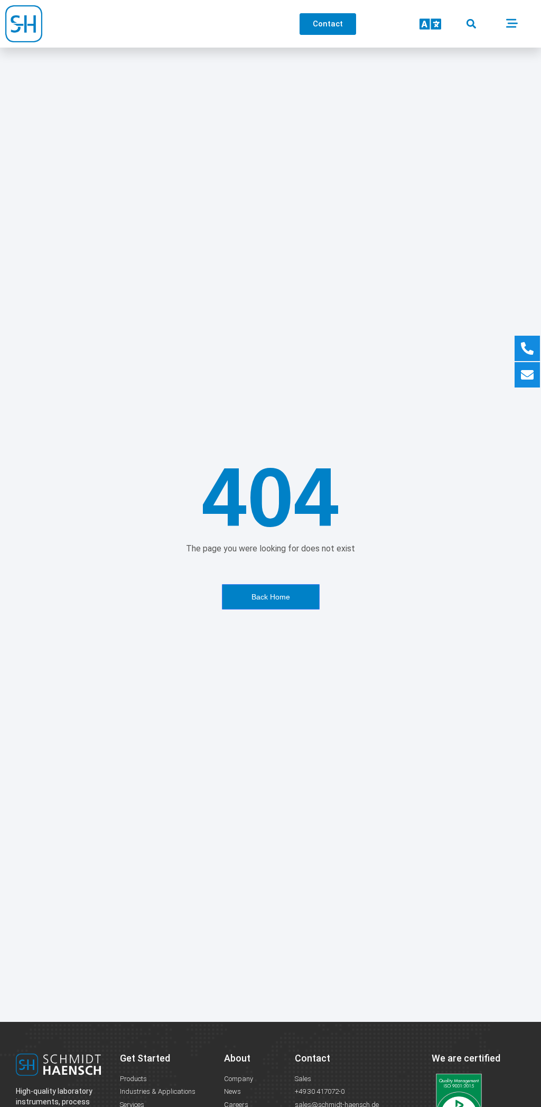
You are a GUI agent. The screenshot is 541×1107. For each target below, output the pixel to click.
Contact (312, 1058)
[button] (471, 24)
